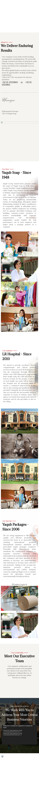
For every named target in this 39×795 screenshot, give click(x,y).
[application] (19, 735)
